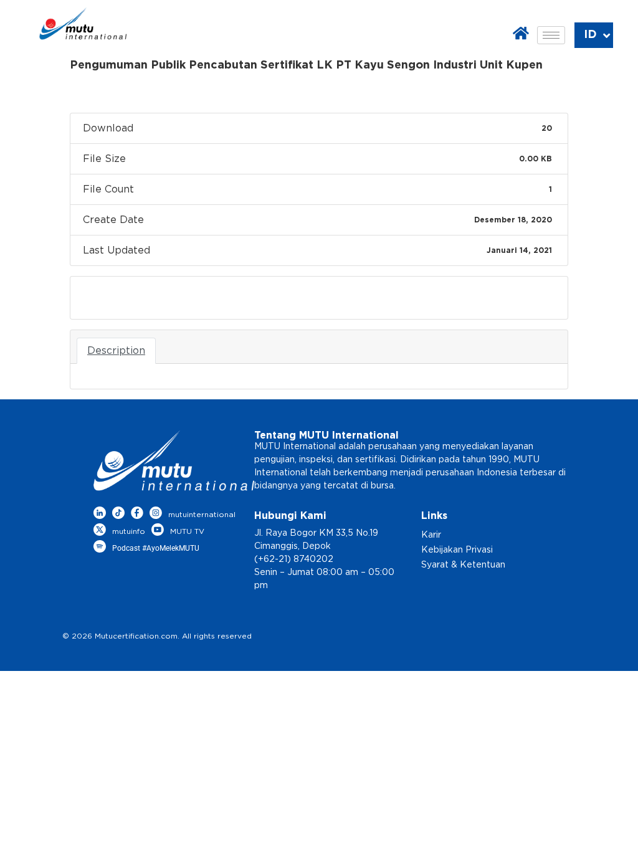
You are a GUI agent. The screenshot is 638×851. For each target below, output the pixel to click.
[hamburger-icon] (551, 35)
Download (111, 298)
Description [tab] (116, 351)
